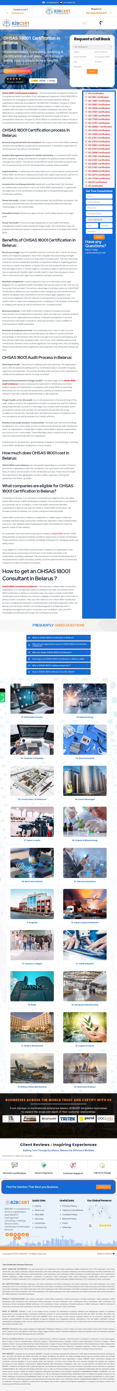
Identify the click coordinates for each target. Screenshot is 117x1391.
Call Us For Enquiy (102, 1172)
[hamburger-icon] (84, 23)
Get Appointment (96, 12)
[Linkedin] (15, 1234)
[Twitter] (19, 1234)
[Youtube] (23, 1234)
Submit (92, 71)
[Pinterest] (15, 1238)
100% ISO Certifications (14, 1173)
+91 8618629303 (17, 13)
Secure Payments (44, 1173)
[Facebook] (7, 1234)
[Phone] (2, 699)
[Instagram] (11, 1234)
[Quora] (19, 1238)
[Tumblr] (27, 1234)
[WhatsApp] (2, 694)
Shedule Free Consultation (17, 71)
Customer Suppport (73, 1173)
